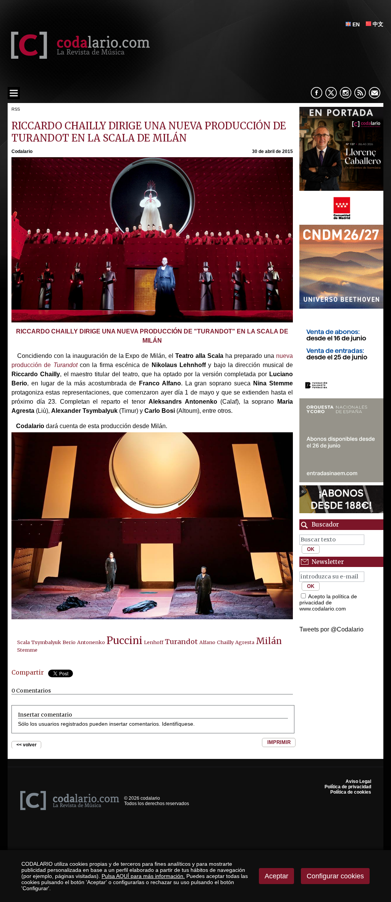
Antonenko (91, 642)
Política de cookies (350, 792)
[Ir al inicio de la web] (79, 56)
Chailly (225, 642)
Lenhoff (153, 642)
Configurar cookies (335, 876)
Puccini (124, 641)
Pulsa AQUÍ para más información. (143, 876)
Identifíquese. (178, 724)
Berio (69, 642)
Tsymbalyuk (46, 642)
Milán (269, 641)
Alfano (207, 642)
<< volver (26, 745)
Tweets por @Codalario (331, 629)
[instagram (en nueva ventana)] (345, 92)
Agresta (244, 642)
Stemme (27, 650)
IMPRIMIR (279, 742)
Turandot (181, 641)
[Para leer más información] (341, 149)
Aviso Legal (358, 781)
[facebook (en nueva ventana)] (316, 92)
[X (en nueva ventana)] (331, 92)
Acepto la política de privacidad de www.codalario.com (328, 602)
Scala (23, 642)
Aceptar (276, 876)
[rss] (360, 92)
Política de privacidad (348, 786)
